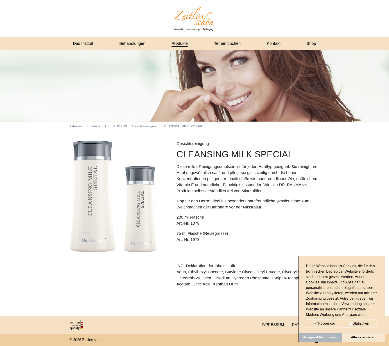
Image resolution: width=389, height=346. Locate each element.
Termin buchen (227, 43)
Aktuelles (76, 126)
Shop (311, 43)
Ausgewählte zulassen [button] (320, 337)
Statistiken (360, 323)
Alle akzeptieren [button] (363, 337)
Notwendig (326, 323)
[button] (29, 86)
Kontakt (273, 43)
